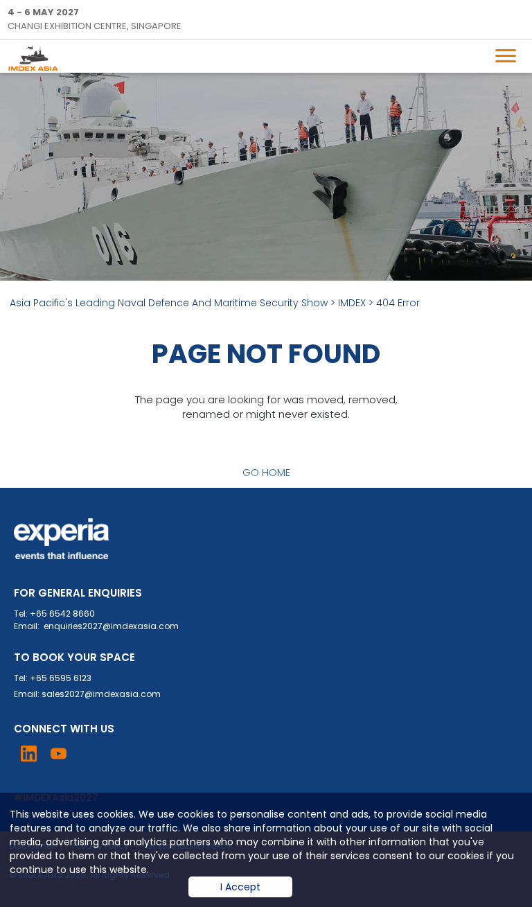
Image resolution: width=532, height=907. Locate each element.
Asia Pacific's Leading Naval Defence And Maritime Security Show (169, 303)
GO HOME (266, 472)
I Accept (240, 887)
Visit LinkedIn (29, 753)
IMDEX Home (36, 58)
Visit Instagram (88, 753)
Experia (62, 539)
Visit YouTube (58, 753)
